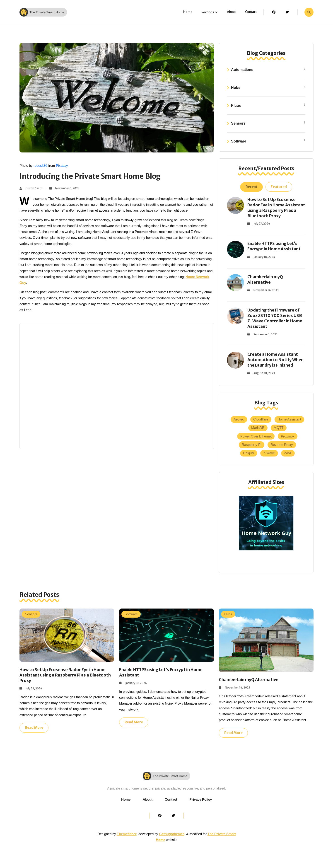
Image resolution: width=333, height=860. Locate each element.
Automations (268, 69)
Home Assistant (289, 419)
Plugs (268, 105)
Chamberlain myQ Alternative (265, 279)
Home (187, 12)
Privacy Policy (200, 799)
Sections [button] (208, 12)
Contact (251, 12)
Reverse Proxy (281, 445)
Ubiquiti (248, 453)
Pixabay (62, 165)
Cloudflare (260, 419)
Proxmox (287, 436)
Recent (252, 187)
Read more (34, 727)
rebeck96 (40, 165)
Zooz (288, 453)
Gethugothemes (171, 834)
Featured (279, 187)
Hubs (268, 87)
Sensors (268, 123)
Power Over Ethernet (256, 436)
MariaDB (257, 428)
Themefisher (127, 834)
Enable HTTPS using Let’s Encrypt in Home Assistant (274, 246)
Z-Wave (269, 453)
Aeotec (239, 419)
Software (268, 141)
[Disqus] (117, 385)
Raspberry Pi (251, 445)
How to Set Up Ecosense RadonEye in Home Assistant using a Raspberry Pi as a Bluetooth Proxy (276, 207)
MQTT (278, 428)
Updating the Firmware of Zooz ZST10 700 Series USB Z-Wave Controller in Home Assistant (274, 318)
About (231, 12)
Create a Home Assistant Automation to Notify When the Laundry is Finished (275, 360)
